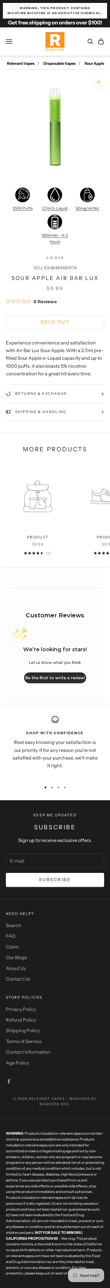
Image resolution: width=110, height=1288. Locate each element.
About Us (16, 968)
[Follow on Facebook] (9, 1081)
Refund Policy (21, 1020)
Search (13, 925)
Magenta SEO (54, 1104)
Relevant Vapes (21, 63)
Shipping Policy (23, 1030)
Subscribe (55, 879)
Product (38, 537)
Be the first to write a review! (55, 678)
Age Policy (17, 1063)
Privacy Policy (21, 1009)
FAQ (11, 936)
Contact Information (28, 1052)
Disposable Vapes (59, 63)
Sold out (55, 322)
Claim (12, 947)
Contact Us (18, 979)
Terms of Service (24, 1041)
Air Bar (55, 258)
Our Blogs (16, 957)
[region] (55, 746)
